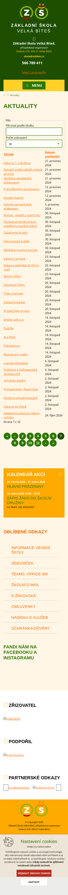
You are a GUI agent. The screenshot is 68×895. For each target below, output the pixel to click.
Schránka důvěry (15, 381)
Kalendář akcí (26, 474)
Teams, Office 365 (29, 574)
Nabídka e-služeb (29, 617)
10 (30, 443)
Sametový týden (14, 285)
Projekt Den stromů (17, 311)
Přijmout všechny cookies (34, 873)
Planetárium (12, 346)
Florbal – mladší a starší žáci (22, 215)
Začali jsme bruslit (15, 233)
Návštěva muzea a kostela (21, 250)
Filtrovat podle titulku (20, 125)
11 (38, 443)
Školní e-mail (25, 585)
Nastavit (34, 882)
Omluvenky (23, 606)
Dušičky (9, 328)
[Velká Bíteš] (11, 719)
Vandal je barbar (14, 302)
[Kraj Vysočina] (13, 755)
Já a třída (9, 337)
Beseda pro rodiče (16, 354)
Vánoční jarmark (14, 259)
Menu (37, 85)
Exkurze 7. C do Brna (17, 163)
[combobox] (34, 144)
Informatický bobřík (16, 241)
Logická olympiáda (16, 363)
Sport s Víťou (12, 276)
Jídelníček (22, 563)
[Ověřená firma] (43, 788)
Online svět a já (14, 320)
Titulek (8, 154)
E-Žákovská (23, 596)
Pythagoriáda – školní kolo (21, 389)
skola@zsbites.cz (34, 56)
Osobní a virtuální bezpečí (21, 398)
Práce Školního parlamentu (21, 189)
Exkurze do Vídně (15, 407)
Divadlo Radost (14, 198)
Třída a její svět (13, 293)
